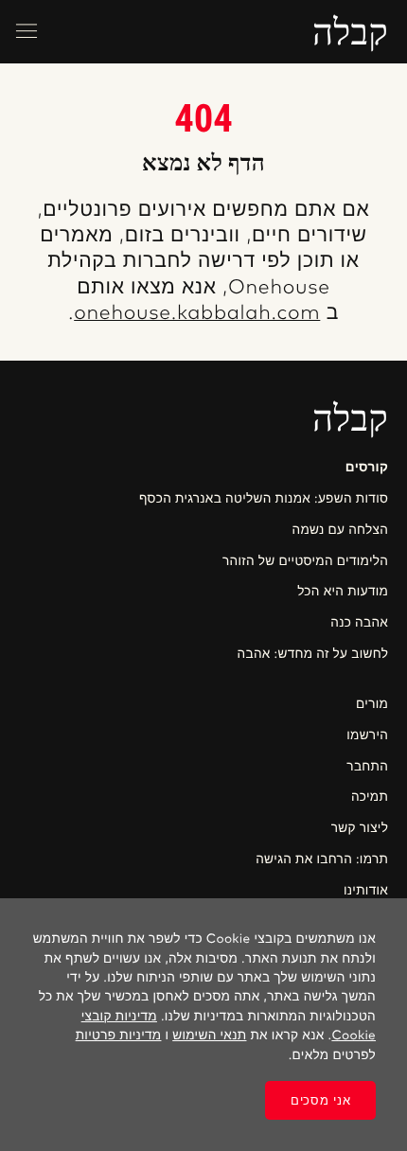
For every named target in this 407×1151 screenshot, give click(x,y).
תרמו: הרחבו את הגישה (322, 859)
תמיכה (369, 797)
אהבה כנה (359, 622)
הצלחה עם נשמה (340, 530)
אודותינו (366, 890)
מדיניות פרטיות (119, 1035)
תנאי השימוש (209, 1035)
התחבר (367, 766)
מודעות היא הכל (342, 591)
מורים (372, 704)
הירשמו (367, 735)
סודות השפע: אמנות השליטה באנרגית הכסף (263, 498)
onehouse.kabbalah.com (197, 314)
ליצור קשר (359, 828)
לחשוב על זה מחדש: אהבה (313, 654)
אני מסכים (320, 1100)
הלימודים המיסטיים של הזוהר (305, 561)
